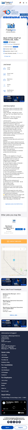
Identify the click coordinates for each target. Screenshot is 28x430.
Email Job (8, 56)
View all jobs (13, 315)
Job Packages (4, 357)
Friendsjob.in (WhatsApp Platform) (10, 335)
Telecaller (5, 296)
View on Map (15, 46)
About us (3, 388)
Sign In (7, 427)
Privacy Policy (5, 338)
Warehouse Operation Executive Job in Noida (9, 227)
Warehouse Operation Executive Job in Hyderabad (13, 308)
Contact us (4, 374)
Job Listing (4, 354)
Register (20, 427)
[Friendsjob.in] (7, 3)
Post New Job (4, 359)
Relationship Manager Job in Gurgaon (11, 294)
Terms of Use (5, 337)
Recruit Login (5, 391)
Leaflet (18, 275)
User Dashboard (5, 370)
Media (3, 385)
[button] (14, 260)
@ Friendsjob (8, 231)
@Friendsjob (12, 42)
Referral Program (6, 341)
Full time (5, 42)
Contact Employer (15, 241)
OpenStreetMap (22, 275)
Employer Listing (5, 362)
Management (17, 44)
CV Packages (4, 372)
